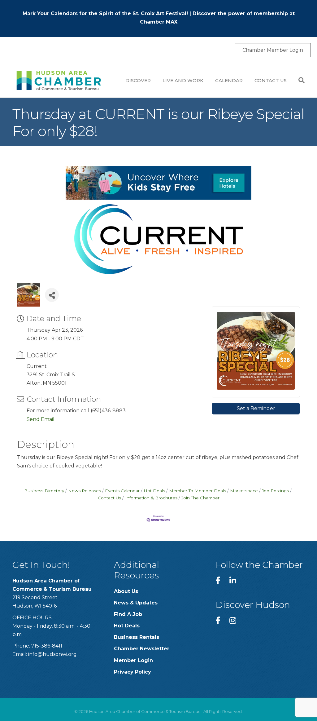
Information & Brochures (151, 497)
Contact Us (270, 80)
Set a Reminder (256, 408)
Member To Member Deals (197, 490)
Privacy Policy (132, 672)
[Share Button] (52, 295)
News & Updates (136, 603)
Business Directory (44, 490)
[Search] (299, 80)
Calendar (229, 80)
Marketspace (244, 490)
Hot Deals (154, 490)
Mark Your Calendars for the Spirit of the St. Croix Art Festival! (105, 13)
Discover (138, 80)
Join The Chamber (200, 497)
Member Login (133, 660)
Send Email (40, 419)
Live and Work (183, 80)
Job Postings (275, 490)
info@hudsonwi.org (52, 654)
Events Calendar (122, 490)
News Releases (84, 490)
